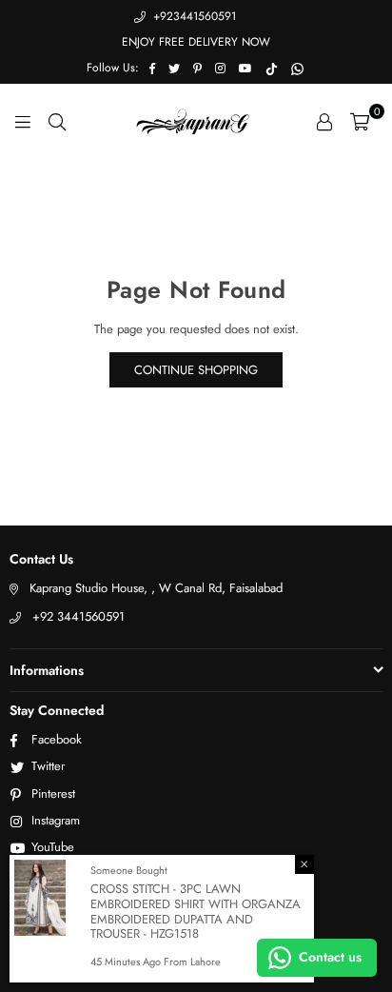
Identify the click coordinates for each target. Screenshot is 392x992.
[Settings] (324, 121)
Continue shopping (196, 370)
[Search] (57, 121)
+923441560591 (192, 16)
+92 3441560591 (78, 616)
